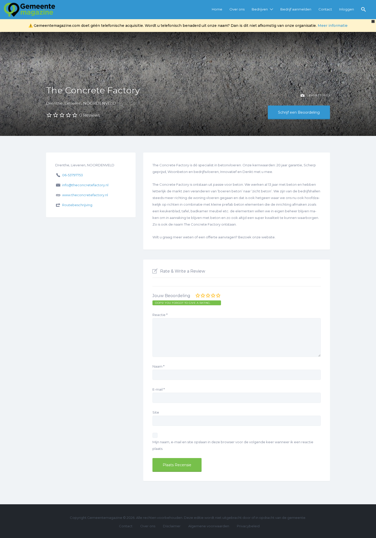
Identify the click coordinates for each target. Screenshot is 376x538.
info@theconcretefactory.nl (85, 185)
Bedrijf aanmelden (295, 9)
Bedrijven (260, 9)
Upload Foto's (318, 95)
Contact (325, 9)
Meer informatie (333, 25)
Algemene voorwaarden (208, 526)
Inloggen (346, 9)
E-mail (158, 389)
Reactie (160, 315)
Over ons (237, 9)
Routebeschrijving (77, 205)
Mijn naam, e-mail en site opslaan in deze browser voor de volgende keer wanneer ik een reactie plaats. (232, 445)
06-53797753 (72, 175)
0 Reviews (89, 115)
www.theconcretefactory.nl (85, 195)
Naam (158, 366)
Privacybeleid (248, 526)
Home (217, 9)
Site (155, 412)
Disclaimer (172, 526)
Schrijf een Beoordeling (299, 112)
